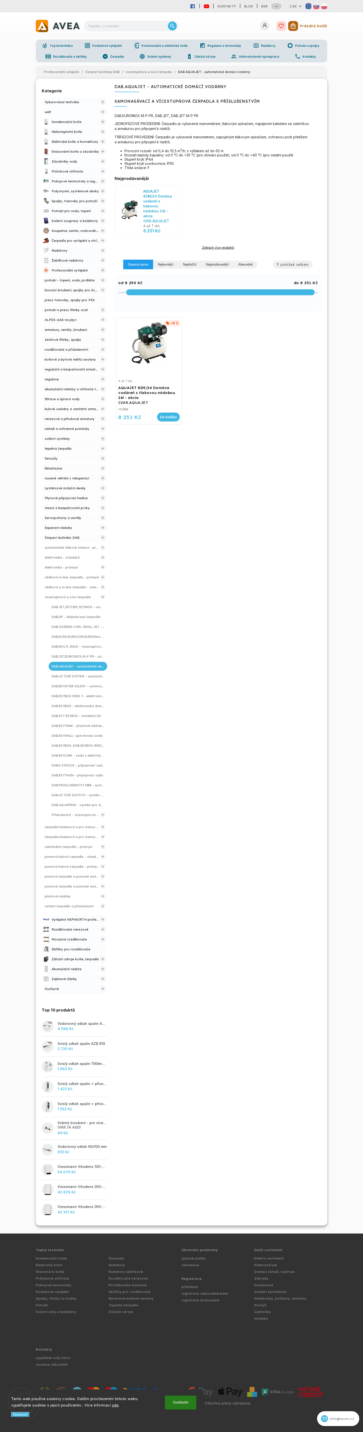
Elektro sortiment (269, 1258)
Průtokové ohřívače (52, 1278)
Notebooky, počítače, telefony (280, 1298)
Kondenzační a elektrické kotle (161, 46)
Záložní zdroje (201, 56)
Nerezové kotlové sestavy (131, 1298)
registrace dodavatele (201, 1300)
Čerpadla (113, 56)
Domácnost (263, 1285)
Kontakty (227, 6)
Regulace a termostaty (220, 46)
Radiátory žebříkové (126, 1272)
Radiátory (264, 46)
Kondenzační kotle (51, 1258)
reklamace (190, 1265)
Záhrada (261, 1278)
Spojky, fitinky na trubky (56, 1298)
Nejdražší (190, 264)
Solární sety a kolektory (56, 1312)
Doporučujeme (138, 264)
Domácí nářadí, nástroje (274, 1272)
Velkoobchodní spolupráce (255, 56)
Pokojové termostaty (53, 1285)
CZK (293, 6)
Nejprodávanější (217, 264)
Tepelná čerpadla (124, 1305)
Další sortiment (268, 1250)
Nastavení (20, 1414)
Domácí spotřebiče (270, 1292)
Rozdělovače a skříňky (66, 56)
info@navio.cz (338, 1418)
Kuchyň (260, 1305)
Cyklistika (262, 1312)
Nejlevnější (166, 264)
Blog (248, 6)
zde (115, 1405)
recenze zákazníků (52, 1364)
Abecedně (245, 264)
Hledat (172, 26)
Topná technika (57, 46)
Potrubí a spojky (303, 46)
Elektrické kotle (49, 1265)
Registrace (192, 1279)
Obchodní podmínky (200, 1250)
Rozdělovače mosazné (128, 1285)
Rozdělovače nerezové (128, 1278)
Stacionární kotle (50, 1272)
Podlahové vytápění (103, 46)
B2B (264, 6)
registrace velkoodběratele (205, 1293)
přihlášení (190, 1287)
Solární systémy (155, 56)
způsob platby (194, 1258)
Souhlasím (180, 1402)
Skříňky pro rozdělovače (130, 1292)
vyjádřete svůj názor (53, 1358)
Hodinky (261, 1318)
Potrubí (42, 1305)
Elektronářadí (265, 1265)
